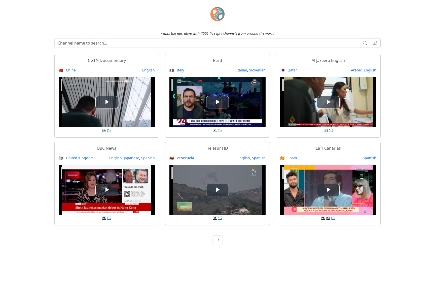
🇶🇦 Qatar (288, 70)
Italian (241, 70)
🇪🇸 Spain (288, 157)
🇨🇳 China (67, 70)
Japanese (131, 157)
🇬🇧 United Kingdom (76, 157)
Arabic (356, 70)
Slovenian (257, 70)
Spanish (148, 157)
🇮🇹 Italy (176, 70)
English (148, 70)
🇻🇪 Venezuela (181, 157)
